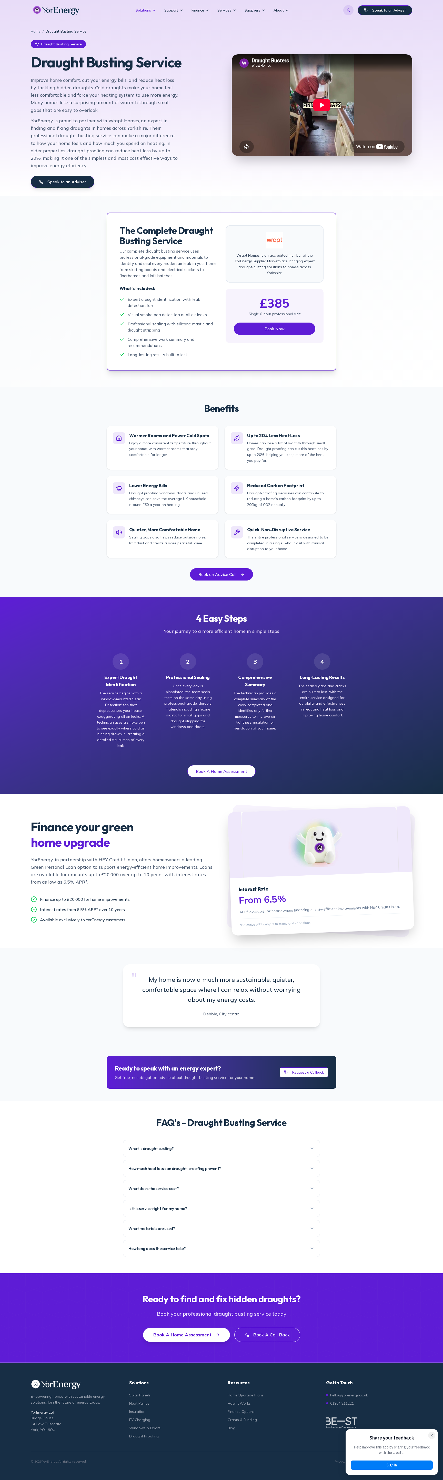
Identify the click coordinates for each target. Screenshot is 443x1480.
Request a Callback (308, 1072)
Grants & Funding (242, 1419)
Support (171, 10)
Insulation (137, 1411)
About (279, 10)
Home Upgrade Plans (246, 1395)
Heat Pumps (139, 1403)
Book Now (275, 328)
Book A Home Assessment (221, 771)
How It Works (239, 1403)
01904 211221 (342, 1403)
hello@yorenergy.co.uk (349, 1395)
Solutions (143, 10)
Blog (231, 1428)
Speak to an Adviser (389, 10)
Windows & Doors (144, 1428)
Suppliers (252, 10)
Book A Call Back (271, 1335)
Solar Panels (139, 1395)
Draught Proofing (144, 1436)
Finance (198, 10)
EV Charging (139, 1419)
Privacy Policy (345, 1461)
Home (36, 31)
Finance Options (241, 1411)
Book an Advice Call (217, 574)
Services (224, 10)
